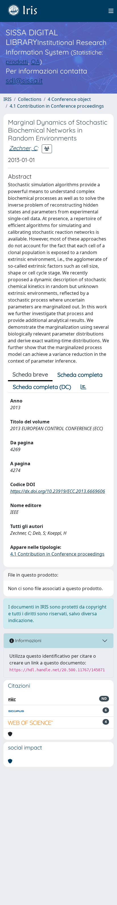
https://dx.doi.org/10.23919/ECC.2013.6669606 (57, 491)
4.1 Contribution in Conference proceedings (57, 106)
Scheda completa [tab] (80, 374)
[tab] (83, 387)
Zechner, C (23, 147)
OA (35, 61)
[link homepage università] (26, 11)
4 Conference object (69, 99)
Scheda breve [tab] (30, 374)
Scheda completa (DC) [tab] (42, 386)
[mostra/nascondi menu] (111, 11)
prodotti (17, 61)
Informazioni (27, 640)
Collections (29, 99)
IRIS (7, 99)
